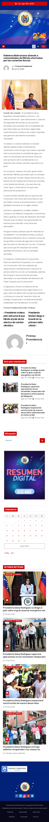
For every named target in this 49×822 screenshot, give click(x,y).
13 (7, 531)
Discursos (36, 812)
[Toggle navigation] (34, 46)
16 (24, 531)
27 (7, 541)
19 (42, 531)
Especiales (23, 812)
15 (18, 531)
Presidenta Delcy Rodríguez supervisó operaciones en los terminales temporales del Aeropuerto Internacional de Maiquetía (24, 657)
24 (30, 536)
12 (42, 526)
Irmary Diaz (39, 378)
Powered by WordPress (15, 805)
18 (36, 531)
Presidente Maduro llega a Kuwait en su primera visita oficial (36, 319)
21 (13, 536)
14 (13, 531)
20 (7, 536)
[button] (38, 46)
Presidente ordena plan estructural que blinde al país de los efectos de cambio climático (14, 319)
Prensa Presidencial (23, 66)
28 (13, 541)
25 (36, 536)
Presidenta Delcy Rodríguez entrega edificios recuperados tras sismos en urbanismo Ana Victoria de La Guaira (21, 750)
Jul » (12, 553)
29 (18, 541)
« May (6, 553)
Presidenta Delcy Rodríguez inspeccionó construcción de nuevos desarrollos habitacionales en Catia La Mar (33, 410)
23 (24, 536)
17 (30, 531)
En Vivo (35, 817)
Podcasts (23, 817)
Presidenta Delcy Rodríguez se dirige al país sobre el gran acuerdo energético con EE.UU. (24, 610)
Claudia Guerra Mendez (15, 753)
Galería (12, 817)
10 (30, 526)
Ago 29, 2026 (26, 378)
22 (18, 536)
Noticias (18, 574)
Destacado (9, 574)
